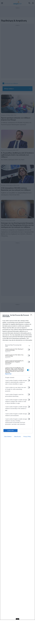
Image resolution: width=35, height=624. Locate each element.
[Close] (31, 315)
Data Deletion (8, 436)
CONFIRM (10, 430)
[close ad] (17, 619)
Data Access (17, 436)
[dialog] (17, 468)
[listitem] (17, 345)
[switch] (28, 349)
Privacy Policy (27, 436)
